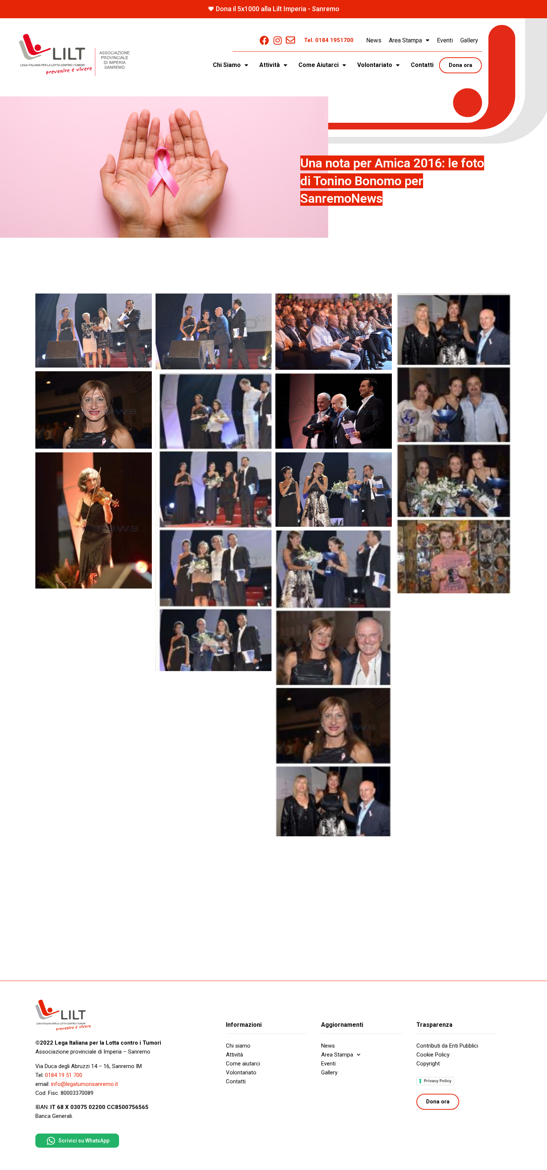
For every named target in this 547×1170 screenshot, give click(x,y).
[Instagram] (277, 40)
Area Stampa (405, 40)
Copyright (428, 1063)
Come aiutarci (243, 1063)
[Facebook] (264, 40)
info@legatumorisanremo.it (84, 1084)
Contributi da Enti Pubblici (447, 1045)
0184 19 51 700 (63, 1075)
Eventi (445, 40)
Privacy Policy (437, 1080)
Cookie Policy (433, 1054)
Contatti (422, 64)
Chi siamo (238, 1045)
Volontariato (241, 1072)
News (373, 40)
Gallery (469, 40)
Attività (234, 1054)
